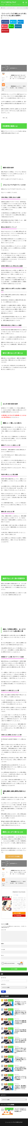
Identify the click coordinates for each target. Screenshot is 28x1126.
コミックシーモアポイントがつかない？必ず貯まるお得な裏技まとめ (20, 1110)
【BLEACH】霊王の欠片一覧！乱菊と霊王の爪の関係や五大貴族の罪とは (20, 1069)
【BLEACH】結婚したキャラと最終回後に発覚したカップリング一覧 (20, 1059)
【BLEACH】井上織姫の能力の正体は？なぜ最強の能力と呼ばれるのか (20, 1022)
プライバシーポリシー (16, 4)
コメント (3, 929)
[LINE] (11, 26)
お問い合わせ (8, 4)
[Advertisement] (14, 49)
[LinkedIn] (18, 26)
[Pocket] (4, 26)
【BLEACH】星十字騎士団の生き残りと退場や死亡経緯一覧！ (20, 1031)
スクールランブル (11, 7)
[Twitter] (13, 22)
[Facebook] (5, 22)
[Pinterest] (5, 31)
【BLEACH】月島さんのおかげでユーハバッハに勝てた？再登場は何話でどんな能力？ (20, 1050)
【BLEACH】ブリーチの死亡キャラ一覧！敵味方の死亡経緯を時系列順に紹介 (20, 1040)
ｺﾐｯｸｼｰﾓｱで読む (17, 913)
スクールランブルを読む (14, 856)
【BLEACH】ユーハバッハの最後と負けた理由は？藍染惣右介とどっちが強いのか (20, 1013)
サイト (2, 955)
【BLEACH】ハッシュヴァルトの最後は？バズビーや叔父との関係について (20, 1003)
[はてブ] (20, 22)
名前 (2, 943)
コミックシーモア (10, 1108)
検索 (3, 991)
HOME (2, 4)
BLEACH (11, 1000)
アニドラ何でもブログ (8, 2)
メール (3, 949)
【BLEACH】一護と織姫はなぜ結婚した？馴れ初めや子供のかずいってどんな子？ (20, 1088)
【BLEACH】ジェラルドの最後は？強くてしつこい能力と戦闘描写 (20, 1078)
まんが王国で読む (18, 915)
